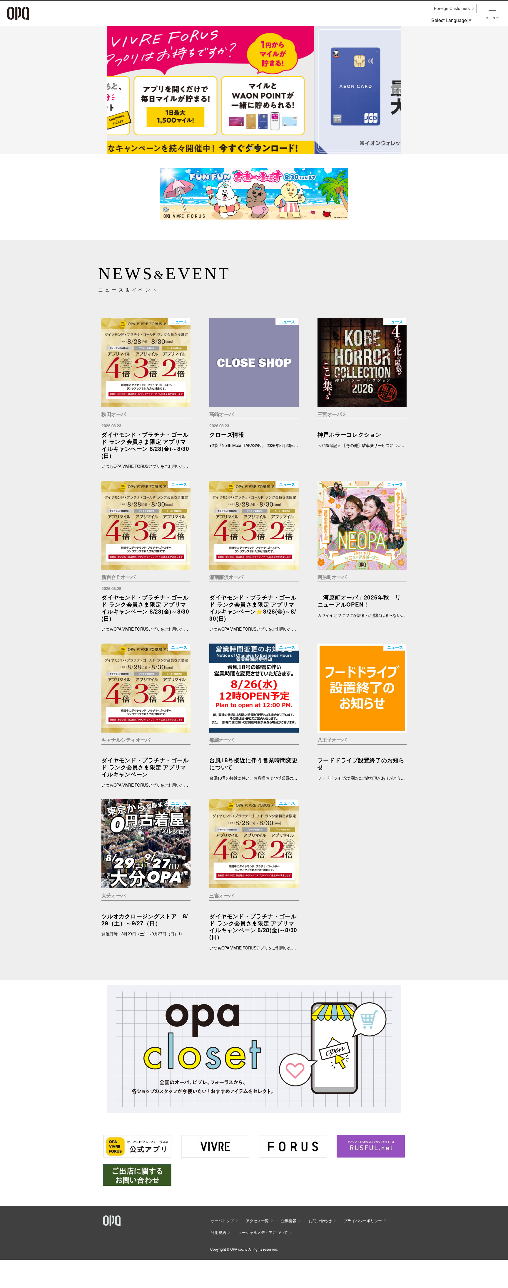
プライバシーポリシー (363, 1220)
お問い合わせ (320, 1220)
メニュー (492, 18)
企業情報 (288, 1220)
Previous (112, 93)
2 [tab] (257, 148)
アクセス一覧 (257, 1220)
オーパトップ (222, 1220)
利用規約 (218, 1232)
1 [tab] (250, 148)
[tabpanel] (254, 90)
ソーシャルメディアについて (263, 1232)
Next (396, 93)
